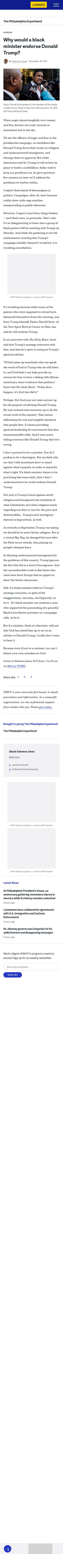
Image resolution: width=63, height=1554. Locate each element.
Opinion (7, 32)
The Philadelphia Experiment (22, 21)
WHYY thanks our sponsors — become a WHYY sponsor (31, 297)
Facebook (18, 676)
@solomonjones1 (20, 764)
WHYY (12, 5)
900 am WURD (16, 666)
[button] (7, 1549)
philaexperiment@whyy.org (25, 769)
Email (31, 676)
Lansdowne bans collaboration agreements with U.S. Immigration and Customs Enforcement (28, 913)
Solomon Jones (19, 61)
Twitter (24, 676)
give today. (45, 707)
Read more (14, 757)
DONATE (39, 5)
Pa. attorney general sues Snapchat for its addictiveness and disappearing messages (28, 930)
